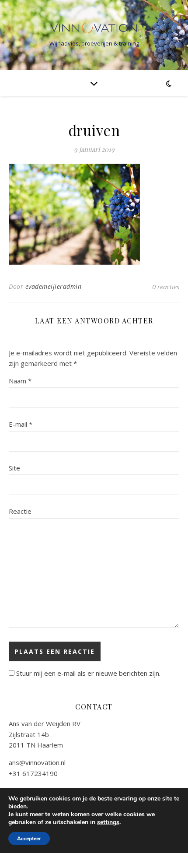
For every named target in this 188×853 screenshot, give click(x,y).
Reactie (20, 511)
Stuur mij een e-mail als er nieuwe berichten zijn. (88, 673)
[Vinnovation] (94, 28)
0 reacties (165, 286)
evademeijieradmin (53, 286)
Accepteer (29, 838)
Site (14, 467)
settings (108, 822)
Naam (20, 380)
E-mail (20, 424)
